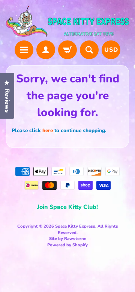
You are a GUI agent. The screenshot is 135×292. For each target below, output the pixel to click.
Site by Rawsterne (67, 238)
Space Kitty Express (75, 226)
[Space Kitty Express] (67, 21)
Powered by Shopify (67, 245)
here (47, 130)
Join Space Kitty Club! (67, 207)
